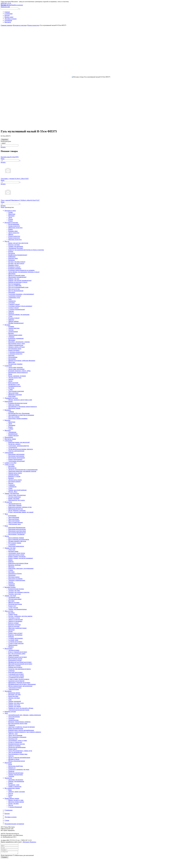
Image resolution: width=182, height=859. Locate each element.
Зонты (10, 381)
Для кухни (11, 549)
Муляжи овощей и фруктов (17, 541)
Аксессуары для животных (17, 495)
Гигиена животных (14, 497)
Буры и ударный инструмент (17, 652)
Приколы (11, 771)
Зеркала (10, 379)
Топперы (11, 776)
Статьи (7, 820)
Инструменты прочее (15, 658)
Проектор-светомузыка (15, 773)
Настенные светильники (16, 456)
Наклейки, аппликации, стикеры (19, 342)
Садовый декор (13, 640)
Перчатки (11, 630)
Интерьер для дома (14, 694)
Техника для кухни (14, 594)
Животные (11, 214)
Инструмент (9, 648)
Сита (10, 299)
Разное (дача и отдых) (15, 633)
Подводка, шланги (14, 444)
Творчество (8, 778)
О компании (9, 13)
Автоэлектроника (14, 716)
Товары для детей (10, 595)
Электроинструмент (14, 687)
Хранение (11, 583)
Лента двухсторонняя (15, 735)
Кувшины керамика (14, 268)
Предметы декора (10, 439)
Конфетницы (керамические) (17, 255)
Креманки (11, 260)
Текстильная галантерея (16, 391)
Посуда (7, 241)
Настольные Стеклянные (16, 534)
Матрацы (11, 566)
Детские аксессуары (14, 377)
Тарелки (11, 311)
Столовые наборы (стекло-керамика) (20, 306)
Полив (10, 631)
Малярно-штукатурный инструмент (20, 662)
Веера (10, 374)
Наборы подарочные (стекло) (17, 282)
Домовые (11, 336)
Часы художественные (15, 522)
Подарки (7, 325)
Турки (10, 316)
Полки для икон (13, 803)
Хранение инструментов (16, 681)
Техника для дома (14, 590)
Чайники (11, 319)
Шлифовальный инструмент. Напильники (22, 684)
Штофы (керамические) (16, 323)
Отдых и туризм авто (15, 742)
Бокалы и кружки (14, 244)
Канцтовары (9, 401)
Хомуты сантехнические (16, 451)
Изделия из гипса (10, 210)
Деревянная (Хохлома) (15, 248)
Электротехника (13, 689)
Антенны (11, 718)
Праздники (8, 762)
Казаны (10, 251)
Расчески (11, 388)
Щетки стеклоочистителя (16, 761)
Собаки (10, 428)
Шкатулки (11, 362)
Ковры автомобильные (15, 728)
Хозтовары (8, 691)
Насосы (10, 483)
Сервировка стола (14, 297)
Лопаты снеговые (14, 698)
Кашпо (10, 229)
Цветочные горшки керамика (17, 418)
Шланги (11, 647)
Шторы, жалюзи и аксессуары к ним (20, 399)
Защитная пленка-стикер (16, 555)
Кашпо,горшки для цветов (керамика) (20, 558)
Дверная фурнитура (14, 503)
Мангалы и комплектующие (17, 628)
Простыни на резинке (15, 578)
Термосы (11, 313)
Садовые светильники (15, 638)
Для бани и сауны (14, 618)
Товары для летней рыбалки (17, 490)
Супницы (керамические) (16, 309)
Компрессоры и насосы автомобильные (21, 730)
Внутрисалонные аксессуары (17, 723)
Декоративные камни (15, 335)
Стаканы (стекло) (14, 304)
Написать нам (5, 6)
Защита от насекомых (15, 621)
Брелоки (11, 333)
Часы (6, 514)
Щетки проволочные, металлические (20, 686)
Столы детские (13, 607)
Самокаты (11, 485)
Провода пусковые (14, 745)
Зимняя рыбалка (13, 474)
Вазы (6, 526)
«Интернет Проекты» (29, 842)
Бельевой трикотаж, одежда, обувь (19, 371)
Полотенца (11, 575)
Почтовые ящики (14, 577)
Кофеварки (11, 256)
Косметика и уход (14, 384)
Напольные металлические (17, 529)
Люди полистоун (13, 233)
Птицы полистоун (33, 25)
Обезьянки (11, 425)
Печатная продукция (15, 604)
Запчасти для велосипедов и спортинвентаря (22, 469)
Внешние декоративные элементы (19, 722)
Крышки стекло (13, 265)
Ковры (10, 560)
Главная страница (6, 25)
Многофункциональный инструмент (20, 664)
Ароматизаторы (13, 720)
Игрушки (11, 601)
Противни (11, 292)
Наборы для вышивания (16, 781)
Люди (10, 217)
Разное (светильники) (15, 459)
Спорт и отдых (9, 464)
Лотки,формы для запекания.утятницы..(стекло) (23, 272)
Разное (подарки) (13, 350)
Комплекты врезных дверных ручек (20, 507)
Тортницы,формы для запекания (18, 314)
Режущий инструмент (15, 672)
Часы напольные (13, 517)
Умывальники (12, 645)
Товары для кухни (14, 704)
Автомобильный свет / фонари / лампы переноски (24, 715)
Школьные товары (14, 408)
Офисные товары (14, 405)
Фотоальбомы (12, 357)
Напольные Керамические (16, 527)
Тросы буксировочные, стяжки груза (20, 750)
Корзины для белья (14, 565)
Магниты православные (16, 802)
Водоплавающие (13, 224)
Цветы (7, 536)
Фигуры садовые (13, 417)
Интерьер (11, 215)
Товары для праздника (15, 774)
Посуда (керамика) (14, 284)
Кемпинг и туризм (14, 476)
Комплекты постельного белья (18, 563)
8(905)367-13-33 (6, 3)
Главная (7, 12)
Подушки (11, 572)
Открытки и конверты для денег (18, 769)
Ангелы (10, 330)
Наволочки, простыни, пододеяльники (20, 568)
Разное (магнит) (13, 435)
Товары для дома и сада (16, 703)
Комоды (11, 561)
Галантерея (8, 365)
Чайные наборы (13, 321)
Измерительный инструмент (17, 657)
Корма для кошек (13, 498)
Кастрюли (11, 253)
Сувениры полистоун (15, 353)
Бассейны (11, 466)
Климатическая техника (16, 589)
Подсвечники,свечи (14, 348)
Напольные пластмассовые (17, 531)
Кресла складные (13, 626)
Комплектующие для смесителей (19, 442)
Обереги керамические (15, 345)
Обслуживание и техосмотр (17, 737)
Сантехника (8, 440)
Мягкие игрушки (13, 602)
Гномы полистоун (14, 226)
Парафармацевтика (14, 386)
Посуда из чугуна (14, 289)
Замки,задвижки (13, 655)
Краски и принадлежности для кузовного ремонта (24, 732)
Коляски (11, 478)
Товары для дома (10, 548)
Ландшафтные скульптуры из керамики (21, 415)
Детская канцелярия (14, 599)
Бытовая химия (13, 551)
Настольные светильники (16, 457)
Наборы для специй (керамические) (19, 280)
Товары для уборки (14, 706)
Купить (3, 147)
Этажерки (11, 585)
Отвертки (11, 670)
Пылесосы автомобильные (17, 747)
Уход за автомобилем (15, 752)
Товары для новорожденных (17, 609)
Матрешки (11, 340)
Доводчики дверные (15, 505)
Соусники (11, 302)
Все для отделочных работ (16, 653)
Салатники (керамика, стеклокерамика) (21, 294)
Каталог (7, 15)
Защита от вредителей (15, 619)
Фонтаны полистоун (15, 239)
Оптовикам (8, 20)
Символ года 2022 (10, 463)
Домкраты (11, 725)
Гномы (10, 212)
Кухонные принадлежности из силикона (21, 270)
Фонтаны (11, 355)
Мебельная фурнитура (15, 509)
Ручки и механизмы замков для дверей (20, 512)
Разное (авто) (12, 749)
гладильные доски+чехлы (16, 553)
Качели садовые (13, 623)
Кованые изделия (10, 711)
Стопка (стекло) (13, 307)
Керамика (8, 410)
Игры (10, 764)
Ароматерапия (13, 331)
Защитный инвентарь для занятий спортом (22, 471)
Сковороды (12, 301)
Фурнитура (8, 502)
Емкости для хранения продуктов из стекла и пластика (26, 250)
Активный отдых (14, 597)
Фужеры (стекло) (13, 318)
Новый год (11, 768)
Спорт (10, 488)
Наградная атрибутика (15, 766)
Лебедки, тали (13, 733)
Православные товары (12, 798)
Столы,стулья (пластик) (16, 643)
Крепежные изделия (14, 660)
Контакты (8, 22)
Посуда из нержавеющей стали (18, 287)
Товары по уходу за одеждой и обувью (20, 708)
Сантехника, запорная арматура (18, 445)
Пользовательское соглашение (14, 824)
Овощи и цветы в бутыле (16, 347)
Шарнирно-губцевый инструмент (19, 682)
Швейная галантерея (15, 394)
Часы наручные (13, 393)
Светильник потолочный (16, 461)
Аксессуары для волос (15, 367)
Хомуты (11, 756)
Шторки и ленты (13, 759)
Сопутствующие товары (16, 676)
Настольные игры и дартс (16, 343)
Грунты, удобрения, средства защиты (20, 616)
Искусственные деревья (16, 537)
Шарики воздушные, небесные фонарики (21, 360)
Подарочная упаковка (15, 364)
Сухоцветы (12, 544)
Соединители (12, 447)
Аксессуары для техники (16, 369)
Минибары (11, 273)
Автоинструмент (13, 650)
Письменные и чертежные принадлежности (22, 406)
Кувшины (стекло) (14, 267)
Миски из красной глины (16, 275)
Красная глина (13, 258)
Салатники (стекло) (14, 296)
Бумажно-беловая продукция (17, 403)
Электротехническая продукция (18, 710)
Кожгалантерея (13, 382)
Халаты (10, 582)
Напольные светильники (16, 454)
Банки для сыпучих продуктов (18, 243)
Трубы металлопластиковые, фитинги (20, 449)
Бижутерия (11, 396)
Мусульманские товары (12, 788)
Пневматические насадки (16, 744)
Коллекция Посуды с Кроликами (19, 413)
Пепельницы (9, 437)
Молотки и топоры (14, 665)
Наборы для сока (13, 279)
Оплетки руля (12, 739)
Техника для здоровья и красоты (18, 592)
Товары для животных (12, 493)
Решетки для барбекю (15, 635)
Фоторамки (12, 359)
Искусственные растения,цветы (18, 539)
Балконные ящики (14, 693)
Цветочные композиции (16, 546)
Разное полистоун (14, 238)
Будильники (12, 515)
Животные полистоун (15, 227)
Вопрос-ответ (9, 17)
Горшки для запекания (15, 246)
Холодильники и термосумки (17, 754)
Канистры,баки (13, 696)
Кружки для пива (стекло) (16, 261)
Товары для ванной (14, 701)
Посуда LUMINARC (15, 285)
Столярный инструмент (16, 677)
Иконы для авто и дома (15, 800)
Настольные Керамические (17, 532)
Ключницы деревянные (16, 338)
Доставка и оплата (10, 18)
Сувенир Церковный (15, 807)
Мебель (10, 234)
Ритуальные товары (14, 543)
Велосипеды (12, 468)
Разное (10, 221)
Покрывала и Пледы (15, 573)
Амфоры (11, 411)
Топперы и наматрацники (16, 580)
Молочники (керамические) (17, 277)
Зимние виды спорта (15, 473)
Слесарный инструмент (16, 674)
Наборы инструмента (15, 667)
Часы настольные (14, 520)
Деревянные (12, 432)
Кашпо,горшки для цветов (16, 556)
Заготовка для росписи (15, 779)
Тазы (10, 699)
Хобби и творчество (14, 786)
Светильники (9, 452)
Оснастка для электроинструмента (19, 669)
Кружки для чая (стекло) (16, 263)
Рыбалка (11, 636)
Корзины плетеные (14, 624)
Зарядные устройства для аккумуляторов (21, 727)
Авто (6, 713)
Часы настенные (13, 519)
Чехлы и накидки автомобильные (19, 757)
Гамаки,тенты (12, 614)
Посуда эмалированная (15, 290)
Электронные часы (14, 524)
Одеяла (10, 570)
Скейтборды (12, 486)
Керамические (13, 434)
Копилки (7, 420)
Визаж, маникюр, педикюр (17, 376)
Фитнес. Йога (12, 491)
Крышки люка (13, 231)
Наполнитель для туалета (16, 500)
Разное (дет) (12, 606)
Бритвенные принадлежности (18, 372)
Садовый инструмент (15, 641)
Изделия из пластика (20, 25)
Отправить (5, 857)
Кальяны (11, 326)
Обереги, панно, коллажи (16, 791)
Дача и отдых (9, 611)
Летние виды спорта (15, 480)
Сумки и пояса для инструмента (18, 679)
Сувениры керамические (16, 352)
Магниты (8, 430)
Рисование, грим (13, 785)
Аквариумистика (13, 328)
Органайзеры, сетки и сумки (17, 740)
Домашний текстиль (11, 398)
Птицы (10, 219)
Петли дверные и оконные (16, 510)
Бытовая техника (10, 587)
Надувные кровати (14, 481)
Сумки (10, 389)
